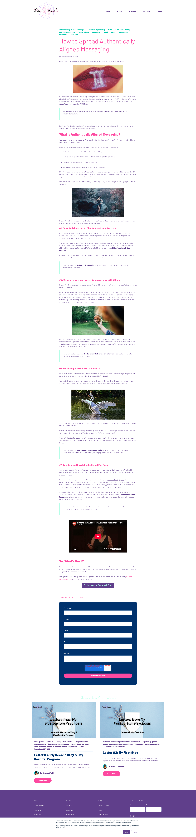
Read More (43, 780)
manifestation (109, 32)
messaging (123, 32)
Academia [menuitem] (69, 810)
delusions (121, 747)
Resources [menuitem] (37, 814)
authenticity (84, 32)
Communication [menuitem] (103, 814)
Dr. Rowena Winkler (47, 773)
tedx (110, 30)
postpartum (61, 742)
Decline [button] (135, 832)
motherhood (51, 742)
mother (43, 742)
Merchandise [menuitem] (38, 810)
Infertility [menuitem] (101, 810)
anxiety (37, 742)
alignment (96, 32)
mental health (72, 742)
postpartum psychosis (149, 742)
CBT (44, 749)
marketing (63, 35)
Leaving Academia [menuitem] (104, 806)
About (119, 11)
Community (147, 11)
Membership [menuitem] (70, 814)
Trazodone (38, 749)
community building (97, 30)
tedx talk (74, 35)
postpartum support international (67, 744)
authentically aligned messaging (72, 30)
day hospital (44, 747)
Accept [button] (126, 832)
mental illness (48, 744)
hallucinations (120, 744)
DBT (48, 749)
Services (132, 11)
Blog (160, 11)
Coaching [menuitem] (69, 806)
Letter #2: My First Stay (120, 752)
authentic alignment (67, 32)
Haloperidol (79, 747)
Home (108, 11)
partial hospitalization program (62, 747)
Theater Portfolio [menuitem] (39, 806)
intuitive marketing (122, 30)
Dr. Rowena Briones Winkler (68, 56)
